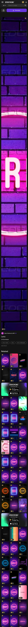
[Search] (25, 5)
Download (17, 10)
